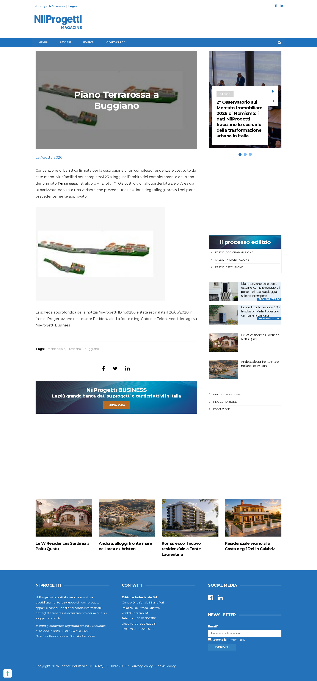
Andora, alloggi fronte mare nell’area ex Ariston (260, 364)
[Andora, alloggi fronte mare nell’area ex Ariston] (223, 369)
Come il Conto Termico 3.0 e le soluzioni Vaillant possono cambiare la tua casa (260, 311)
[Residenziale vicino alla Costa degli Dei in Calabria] (253, 518)
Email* (213, 626)
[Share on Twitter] (115, 368)
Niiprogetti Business (50, 6)
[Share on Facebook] (103, 368)
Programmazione (227, 394)
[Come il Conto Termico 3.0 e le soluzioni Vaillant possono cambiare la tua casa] (223, 315)
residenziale (56, 349)
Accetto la (219, 639)
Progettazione (225, 401)
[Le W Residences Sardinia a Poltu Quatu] (223, 342)
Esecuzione (222, 409)
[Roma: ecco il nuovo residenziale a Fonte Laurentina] (190, 518)
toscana (75, 349)
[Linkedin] (282, 5)
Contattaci (116, 42)
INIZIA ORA (116, 405)
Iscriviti (222, 647)
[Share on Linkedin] (127, 368)
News (43, 42)
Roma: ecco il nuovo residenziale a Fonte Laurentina (181, 549)
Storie (65, 42)
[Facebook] (276, 5)
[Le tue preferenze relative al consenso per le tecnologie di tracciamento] (7, 673)
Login (72, 6)
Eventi (88, 42)
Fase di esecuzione (229, 267)
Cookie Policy (165, 666)
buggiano (92, 349)
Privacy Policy (236, 639)
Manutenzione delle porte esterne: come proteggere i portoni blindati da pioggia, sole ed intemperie (260, 290)
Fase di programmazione (234, 252)
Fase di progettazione (232, 259)
